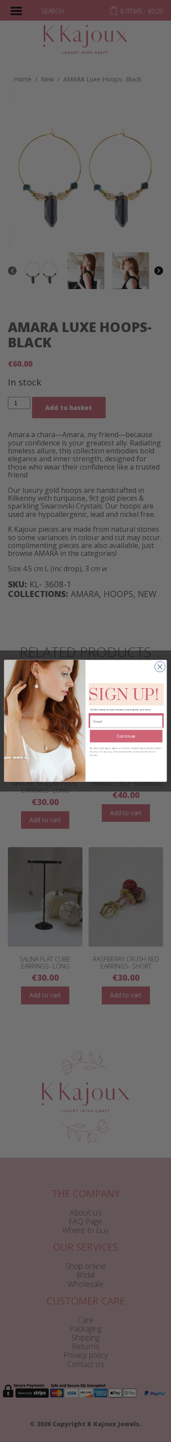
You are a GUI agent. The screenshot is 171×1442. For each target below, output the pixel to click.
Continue (126, 736)
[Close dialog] (160, 667)
